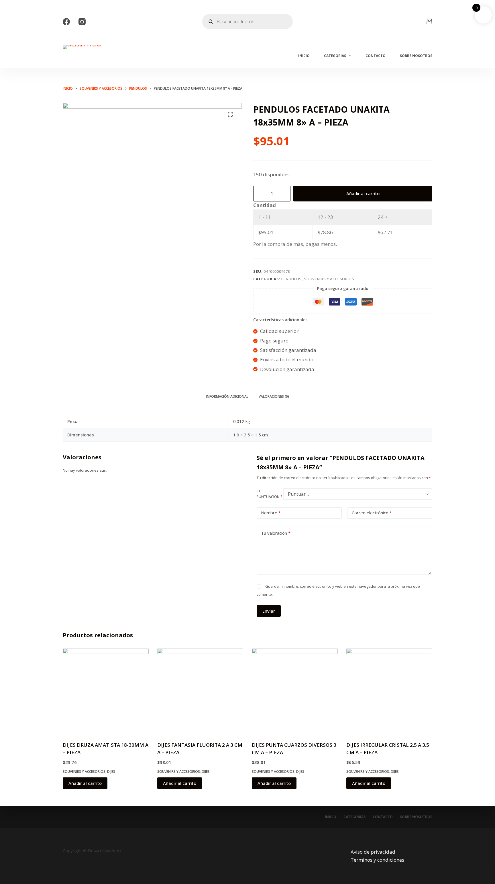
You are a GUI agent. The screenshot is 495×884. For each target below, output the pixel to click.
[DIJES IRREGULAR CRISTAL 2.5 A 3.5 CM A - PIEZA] (389, 691)
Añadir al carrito (363, 193)
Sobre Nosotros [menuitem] (416, 55)
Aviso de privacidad (373, 851)
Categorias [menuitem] (335, 55)
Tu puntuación (269, 494)
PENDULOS (291, 278)
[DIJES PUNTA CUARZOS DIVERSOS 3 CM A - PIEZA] (295, 691)
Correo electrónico (372, 512)
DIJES (111, 771)
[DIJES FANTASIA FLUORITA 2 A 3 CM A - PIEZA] (200, 691)
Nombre (271, 512)
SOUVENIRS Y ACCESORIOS (329, 278)
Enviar (268, 611)
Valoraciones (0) (274, 396)
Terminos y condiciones (377, 859)
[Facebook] (66, 21)
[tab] (227, 397)
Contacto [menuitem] (376, 55)
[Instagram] (82, 21)
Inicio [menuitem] (304, 55)
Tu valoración (275, 533)
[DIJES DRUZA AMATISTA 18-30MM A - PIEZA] (106, 691)
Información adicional (227, 396)
